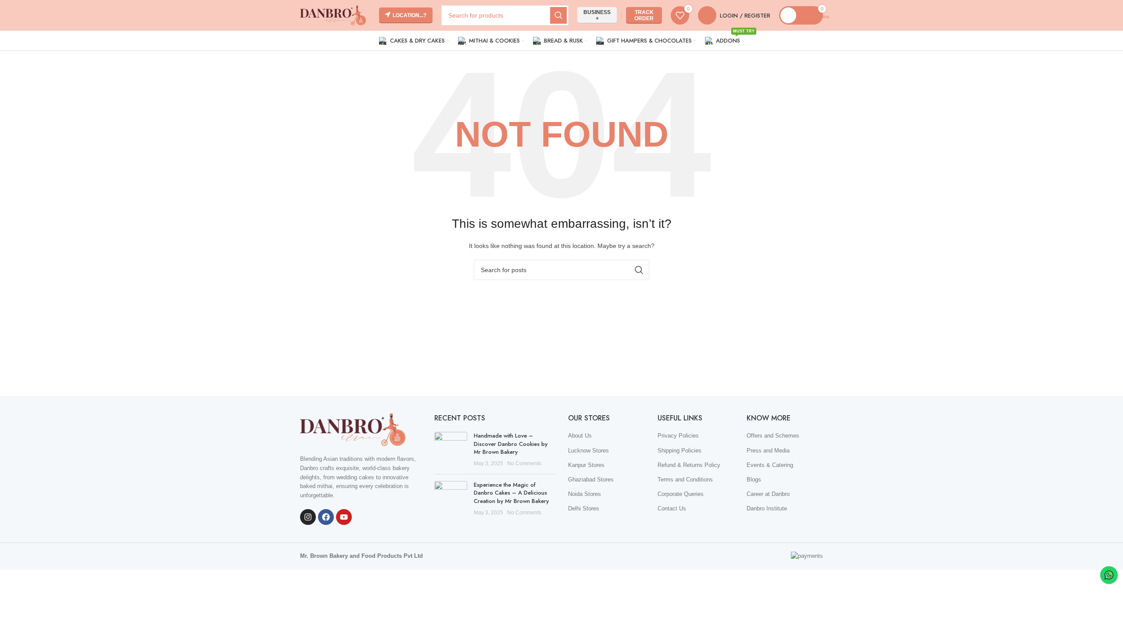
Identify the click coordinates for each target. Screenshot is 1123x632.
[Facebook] (326, 517)
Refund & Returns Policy (689, 465)
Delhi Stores (583, 508)
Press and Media (768, 450)
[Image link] (352, 429)
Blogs (754, 479)
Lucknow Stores (588, 450)
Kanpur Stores (586, 465)
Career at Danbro (768, 494)
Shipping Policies (679, 450)
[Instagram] (308, 517)
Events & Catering (770, 465)
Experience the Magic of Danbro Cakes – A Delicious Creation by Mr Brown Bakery (511, 493)
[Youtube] (344, 517)
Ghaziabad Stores (591, 479)
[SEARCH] (558, 15)
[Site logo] (333, 14)
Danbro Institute (767, 508)
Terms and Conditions (685, 479)
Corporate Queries (681, 494)
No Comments (524, 463)
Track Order (644, 15)
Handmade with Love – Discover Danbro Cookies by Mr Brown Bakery (510, 443)
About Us (580, 435)
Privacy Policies (678, 435)
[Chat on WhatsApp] (1109, 575)
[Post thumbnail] (450, 449)
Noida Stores (584, 494)
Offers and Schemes (773, 435)
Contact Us (672, 508)
